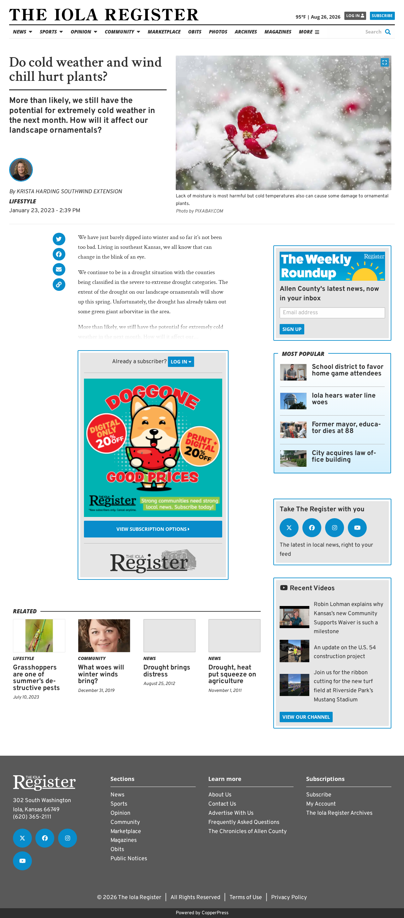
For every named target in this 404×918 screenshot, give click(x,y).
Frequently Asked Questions (243, 822)
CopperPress (215, 913)
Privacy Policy (289, 897)
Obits (194, 31)
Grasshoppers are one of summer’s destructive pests (36, 678)
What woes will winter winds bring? (101, 674)
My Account (321, 804)
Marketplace (164, 31)
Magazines (277, 31)
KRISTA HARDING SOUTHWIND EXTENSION (69, 191)
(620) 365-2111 (32, 817)
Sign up (291, 329)
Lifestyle (22, 201)
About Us (219, 795)
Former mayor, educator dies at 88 (346, 428)
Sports (48, 31)
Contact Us (222, 804)
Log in (353, 15)
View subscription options (152, 529)
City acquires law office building (344, 457)
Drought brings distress (166, 671)
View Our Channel (306, 717)
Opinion (81, 31)
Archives (246, 31)
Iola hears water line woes (344, 399)
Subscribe (382, 15)
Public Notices (128, 858)
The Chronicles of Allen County (247, 831)
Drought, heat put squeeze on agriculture (232, 674)
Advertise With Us (230, 813)
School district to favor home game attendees (347, 370)
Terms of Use (245, 897)
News (19, 31)
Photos (218, 31)
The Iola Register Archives (339, 813)
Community (119, 31)
